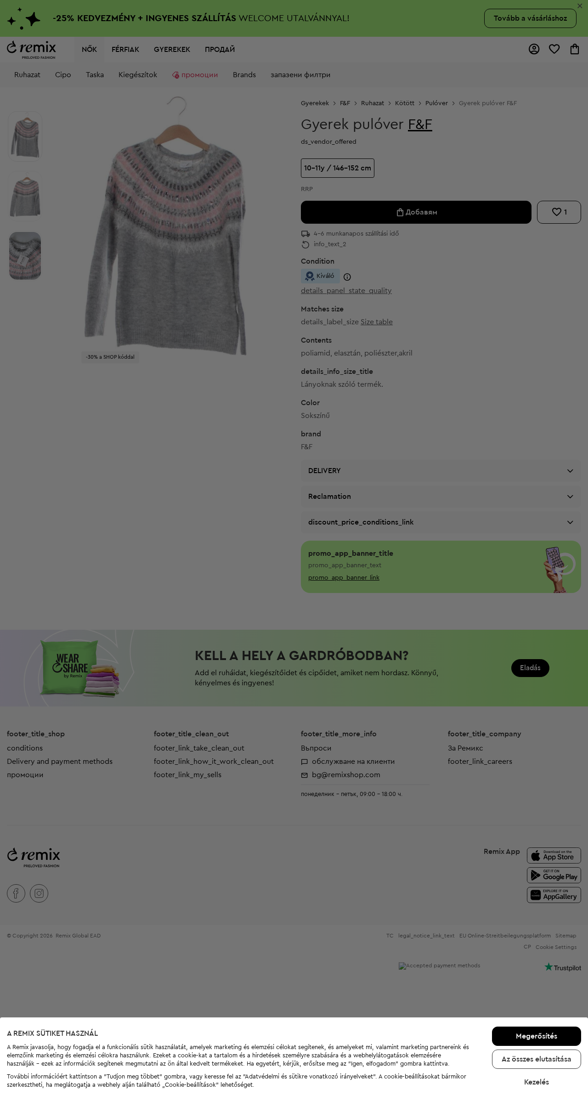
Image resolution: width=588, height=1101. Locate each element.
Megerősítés (536, 1036)
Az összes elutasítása (536, 1059)
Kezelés (536, 1082)
